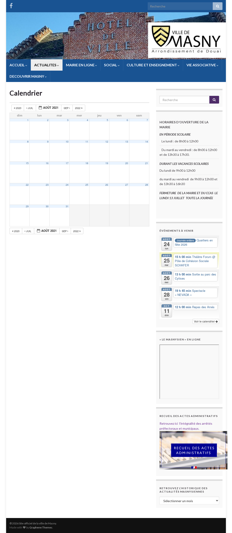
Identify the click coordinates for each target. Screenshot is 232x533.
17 (67, 163)
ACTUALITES (45, 65)
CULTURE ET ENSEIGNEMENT (152, 65)
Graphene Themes (40, 527)
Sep (66, 108)
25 (86, 184)
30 (47, 206)
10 (67, 141)
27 (126, 184)
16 (47, 163)
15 (27, 163)
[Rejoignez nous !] (11, 5)
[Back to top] (221, 522)
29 (27, 206)
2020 (18, 108)
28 (146, 184)
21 (146, 163)
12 (106, 141)
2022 (78, 108)
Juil (30, 108)
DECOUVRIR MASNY (27, 76)
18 (86, 163)
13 (126, 141)
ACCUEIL (17, 65)
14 (146, 141)
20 (126, 163)
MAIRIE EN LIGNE (80, 65)
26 (106, 184)
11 (86, 141)
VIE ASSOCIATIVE (201, 65)
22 (27, 184)
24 (67, 184)
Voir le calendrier (204, 321)
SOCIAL (111, 65)
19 (106, 163)
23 (47, 184)
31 (67, 206)
